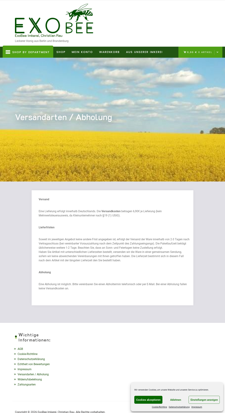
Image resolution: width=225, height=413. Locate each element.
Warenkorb (109, 52)
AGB (20, 349)
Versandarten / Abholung (33, 374)
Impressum (196, 407)
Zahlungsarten (27, 384)
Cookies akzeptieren (148, 399)
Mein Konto (82, 52)
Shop (60, 52)
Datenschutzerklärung (179, 407)
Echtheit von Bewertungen (34, 364)
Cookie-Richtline (159, 407)
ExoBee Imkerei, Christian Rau (38, 35)
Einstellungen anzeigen (204, 399)
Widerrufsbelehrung (30, 379)
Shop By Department (28, 54)
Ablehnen (175, 399)
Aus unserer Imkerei (144, 52)
